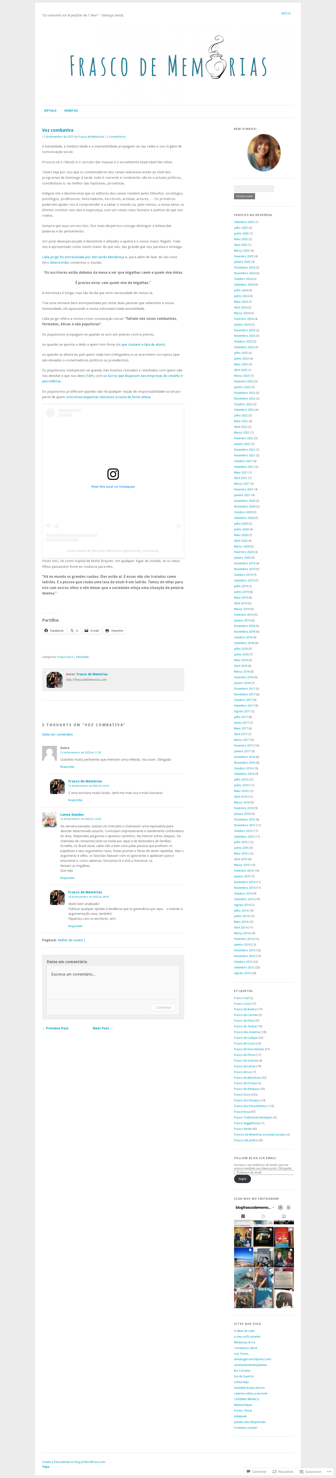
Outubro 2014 (243, 893)
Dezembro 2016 (244, 757)
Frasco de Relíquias (246, 1089)
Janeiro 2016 (242, 813)
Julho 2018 (241, 648)
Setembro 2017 (244, 705)
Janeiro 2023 (242, 387)
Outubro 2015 (243, 831)
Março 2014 (242, 933)
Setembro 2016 (244, 774)
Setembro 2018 (244, 643)
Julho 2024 (241, 290)
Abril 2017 (240, 734)
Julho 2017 (241, 717)
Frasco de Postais (245, 1083)
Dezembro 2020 (244, 500)
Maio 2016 (241, 791)
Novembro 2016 (244, 762)
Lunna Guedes (72, 815)
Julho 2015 (241, 842)
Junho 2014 (241, 916)
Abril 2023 (240, 370)
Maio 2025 (241, 239)
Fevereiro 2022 (243, 438)
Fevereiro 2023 (243, 381)
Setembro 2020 (244, 518)
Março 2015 (242, 865)
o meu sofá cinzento (247, 1336)
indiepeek (240, 1416)
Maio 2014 (241, 921)
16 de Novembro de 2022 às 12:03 (80, 819)
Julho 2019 (241, 586)
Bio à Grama (242, 1370)
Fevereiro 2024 (243, 319)
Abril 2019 (240, 603)
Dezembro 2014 (244, 882)
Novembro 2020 (244, 506)
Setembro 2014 (244, 899)
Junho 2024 (241, 296)
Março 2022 (242, 432)
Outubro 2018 (243, 637)
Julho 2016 (241, 779)
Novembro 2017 (244, 694)
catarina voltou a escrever (251, 1393)
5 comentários (116, 136)
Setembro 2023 (244, 347)
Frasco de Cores (244, 1043)
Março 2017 (242, 740)
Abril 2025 (240, 245)
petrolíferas (51, 381)
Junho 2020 (241, 529)
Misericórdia (59, 262)
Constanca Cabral (245, 1348)
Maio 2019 (241, 597)
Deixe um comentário (57, 734)
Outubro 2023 (243, 341)
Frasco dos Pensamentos (250, 1106)
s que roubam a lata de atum (141, 344)
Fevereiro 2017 (243, 745)
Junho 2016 (241, 785)
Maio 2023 (241, 364)
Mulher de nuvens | (71, 940)
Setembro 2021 (244, 466)
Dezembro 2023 (244, 330)
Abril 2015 (240, 859)
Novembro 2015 (244, 825)
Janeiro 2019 (242, 620)
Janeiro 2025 (242, 261)
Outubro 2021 (243, 461)
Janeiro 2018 (242, 683)
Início (286, 13)
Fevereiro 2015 (243, 870)
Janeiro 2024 (242, 324)
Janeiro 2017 (242, 751)
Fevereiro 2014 (243, 939)
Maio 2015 (241, 853)
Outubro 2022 (243, 404)
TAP (89, 376)
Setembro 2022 (244, 409)
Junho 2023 (241, 358)
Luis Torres (241, 1353)
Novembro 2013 (244, 956)
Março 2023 (242, 375)
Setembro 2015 (244, 836)
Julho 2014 (241, 910)
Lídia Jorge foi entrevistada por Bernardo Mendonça (83, 257)
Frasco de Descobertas (249, 1049)
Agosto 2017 (242, 711)
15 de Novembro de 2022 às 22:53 (88, 785)
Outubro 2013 (243, 961)
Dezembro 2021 (244, 449)
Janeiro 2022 (242, 444)
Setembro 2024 (244, 284)
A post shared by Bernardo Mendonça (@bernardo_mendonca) (113, 550)
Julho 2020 (241, 523)
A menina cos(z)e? (246, 1427)
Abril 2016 (240, 796)
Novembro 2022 (244, 398)
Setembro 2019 (244, 580)
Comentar (163, 1007)
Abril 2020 (240, 540)
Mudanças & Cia (244, 1342)
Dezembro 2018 (244, 626)
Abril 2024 (240, 307)
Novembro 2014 (244, 887)
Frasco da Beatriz (245, 1009)
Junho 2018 (241, 654)
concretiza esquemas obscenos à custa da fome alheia (107, 397)
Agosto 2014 (242, 905)
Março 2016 (242, 802)
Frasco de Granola (246, 1060)
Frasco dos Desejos (247, 1100)
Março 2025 (242, 250)
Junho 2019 (241, 592)
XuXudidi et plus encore (249, 1387)
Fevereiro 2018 (243, 677)
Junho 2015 (241, 847)
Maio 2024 (241, 301)
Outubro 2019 (243, 574)
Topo (45, 1466)
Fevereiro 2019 (243, 614)
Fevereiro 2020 (243, 552)
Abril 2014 (240, 927)
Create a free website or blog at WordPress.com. (74, 1462)
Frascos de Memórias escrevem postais (260, 1134)
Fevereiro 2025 (243, 256)
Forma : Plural (243, 1410)
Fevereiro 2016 (243, 808)
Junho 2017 (241, 722)
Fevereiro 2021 (243, 489)
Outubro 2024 (243, 279)
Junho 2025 (241, 233)
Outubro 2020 (243, 512)
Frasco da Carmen (246, 1015)
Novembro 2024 (244, 273)
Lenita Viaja (241, 1382)
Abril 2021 (240, 478)
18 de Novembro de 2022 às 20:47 (88, 896)
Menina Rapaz (243, 1405)
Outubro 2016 (243, 768)
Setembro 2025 (244, 222)
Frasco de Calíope (246, 1037)
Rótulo (50, 110)
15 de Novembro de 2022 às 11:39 (80, 752)
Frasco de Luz (243, 1072)
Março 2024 (242, 313)
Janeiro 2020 (242, 557)
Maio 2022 (241, 421)
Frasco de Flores (245, 1055)
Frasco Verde (242, 1129)
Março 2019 (242, 609)
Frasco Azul (241, 998)
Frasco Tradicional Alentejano (253, 1117)
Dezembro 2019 (244, 563)
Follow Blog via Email (255, 1158)
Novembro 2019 (244, 569)
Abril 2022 (240, 427)
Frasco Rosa (242, 1111)
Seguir (242, 1179)
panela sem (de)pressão (250, 1422)
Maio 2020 (241, 535)
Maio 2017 (241, 728)
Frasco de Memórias (91, 136)
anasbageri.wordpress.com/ (252, 1359)
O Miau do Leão (244, 1331)
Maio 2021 (241, 472)
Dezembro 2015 (244, 819)
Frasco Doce (65, 657)
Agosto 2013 (242, 973)
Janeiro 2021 (242, 495)
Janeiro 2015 (242, 876)
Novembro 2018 (244, 631)
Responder (67, 766)
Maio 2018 (241, 660)
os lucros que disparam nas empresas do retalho (141, 376)
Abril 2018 (240, 666)
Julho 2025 (241, 227)
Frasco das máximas (247, 1032)
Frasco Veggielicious (247, 1123)
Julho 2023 (241, 353)
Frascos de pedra (245, 1140)
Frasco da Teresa (245, 1026)
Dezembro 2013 (244, 950)
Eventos (71, 110)
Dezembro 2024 (244, 267)
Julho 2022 (241, 415)
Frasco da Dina (243, 1020)
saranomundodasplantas (250, 1365)
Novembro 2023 (244, 335)
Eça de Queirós (244, 1376)
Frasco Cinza (242, 1003)
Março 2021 (242, 483)
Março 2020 (242, 546)
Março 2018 (242, 671)
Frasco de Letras (245, 1066)
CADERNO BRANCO (246, 1399)
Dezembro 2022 (244, 392)
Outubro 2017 (243, 700)
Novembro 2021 (244, 455)
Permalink (82, 657)
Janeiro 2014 (242, 944)
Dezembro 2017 (244, 688)
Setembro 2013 (244, 967)
